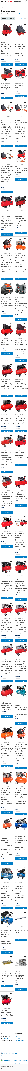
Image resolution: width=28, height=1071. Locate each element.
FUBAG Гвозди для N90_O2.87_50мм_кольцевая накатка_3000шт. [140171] (7, 976)
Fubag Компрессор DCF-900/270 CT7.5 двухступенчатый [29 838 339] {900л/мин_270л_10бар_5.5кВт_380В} (21, 385)
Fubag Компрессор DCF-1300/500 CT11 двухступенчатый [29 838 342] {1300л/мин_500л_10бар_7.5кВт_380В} (7, 420)
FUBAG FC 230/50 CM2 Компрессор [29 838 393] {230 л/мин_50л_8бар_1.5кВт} (7, 536)
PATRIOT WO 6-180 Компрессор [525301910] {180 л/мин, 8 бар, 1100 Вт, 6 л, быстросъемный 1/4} (7, 304)
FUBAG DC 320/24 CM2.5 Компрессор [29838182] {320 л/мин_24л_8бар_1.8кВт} (21, 454)
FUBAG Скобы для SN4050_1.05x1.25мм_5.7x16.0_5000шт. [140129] (21, 930)
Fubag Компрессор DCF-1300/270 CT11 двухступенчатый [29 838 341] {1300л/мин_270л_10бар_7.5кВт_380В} (7, 385)
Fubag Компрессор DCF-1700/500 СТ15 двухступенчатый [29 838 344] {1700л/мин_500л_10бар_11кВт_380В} (7, 705)
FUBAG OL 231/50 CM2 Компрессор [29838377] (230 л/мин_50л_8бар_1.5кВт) (7, 343)
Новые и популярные (7, 18)
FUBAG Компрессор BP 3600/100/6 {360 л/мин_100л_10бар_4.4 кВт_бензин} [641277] (7, 1013)
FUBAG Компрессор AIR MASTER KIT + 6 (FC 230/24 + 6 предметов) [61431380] (21, 169)
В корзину (7, 64)
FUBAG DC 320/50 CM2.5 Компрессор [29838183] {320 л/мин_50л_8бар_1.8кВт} (7, 88)
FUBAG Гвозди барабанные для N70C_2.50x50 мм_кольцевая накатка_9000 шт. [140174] (20, 978)
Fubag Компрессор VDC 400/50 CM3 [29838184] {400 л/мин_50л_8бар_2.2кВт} (21, 495)
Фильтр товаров (23, 13)
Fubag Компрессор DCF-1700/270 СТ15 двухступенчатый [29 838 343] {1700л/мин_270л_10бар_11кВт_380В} (21, 420)
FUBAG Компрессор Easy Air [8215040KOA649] (20, 87)
